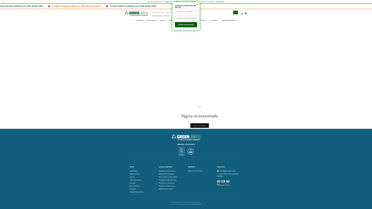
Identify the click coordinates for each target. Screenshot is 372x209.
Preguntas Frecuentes (166, 174)
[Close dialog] (197, 4)
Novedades (140, 20)
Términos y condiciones (167, 183)
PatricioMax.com (196, 204)
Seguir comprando (199, 125)
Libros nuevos (152, 20)
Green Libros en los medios (168, 177)
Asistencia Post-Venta (166, 189)
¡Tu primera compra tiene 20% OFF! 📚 (186, 6)
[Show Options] (195, 11)
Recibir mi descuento (186, 24)
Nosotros (214, 20)
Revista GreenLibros (229, 20)
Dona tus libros (135, 186)
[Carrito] (246, 13)
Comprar (133, 183)
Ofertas (162, 20)
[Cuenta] (242, 13)
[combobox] (185, 11)
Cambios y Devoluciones (167, 171)
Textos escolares (135, 180)
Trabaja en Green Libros (167, 186)
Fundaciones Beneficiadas (167, 180)
